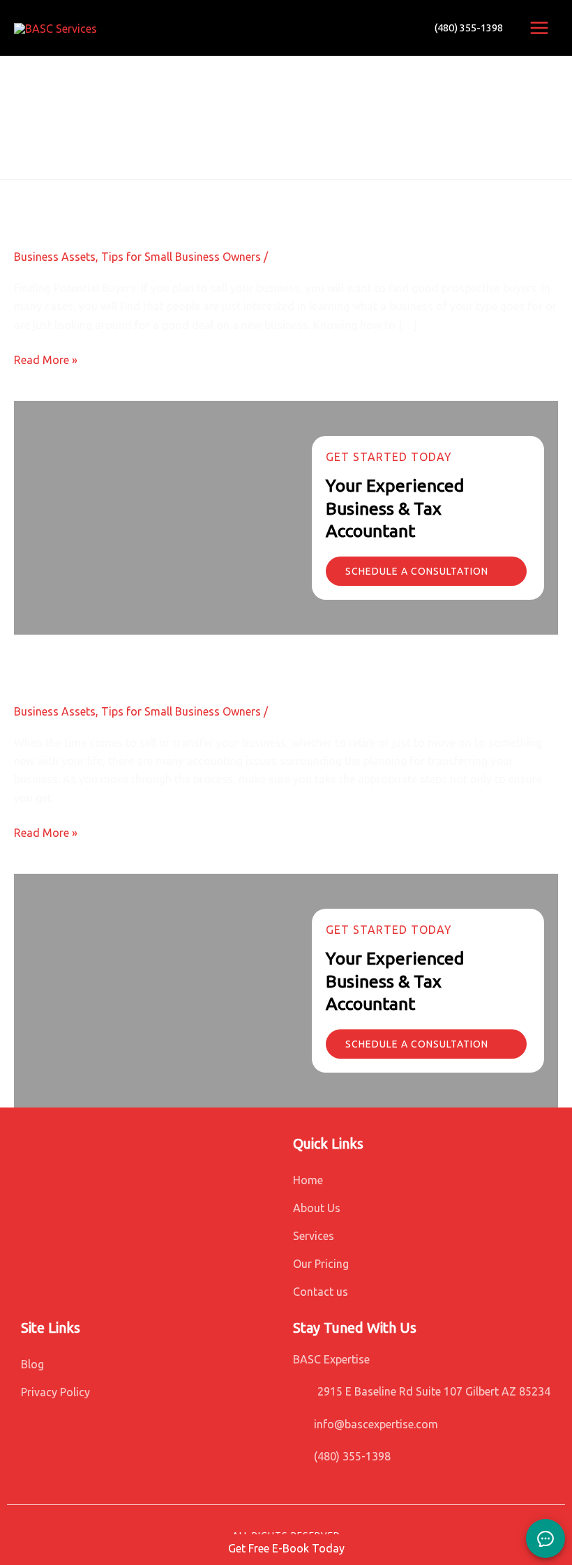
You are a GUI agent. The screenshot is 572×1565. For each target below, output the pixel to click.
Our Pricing (321, 1263)
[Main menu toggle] (539, 28)
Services (313, 1236)
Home (308, 1180)
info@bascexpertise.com (376, 1424)
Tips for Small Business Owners (181, 256)
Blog (32, 1364)
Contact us (320, 1291)
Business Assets (55, 256)
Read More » (45, 360)
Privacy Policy (55, 1392)
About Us (316, 1208)
